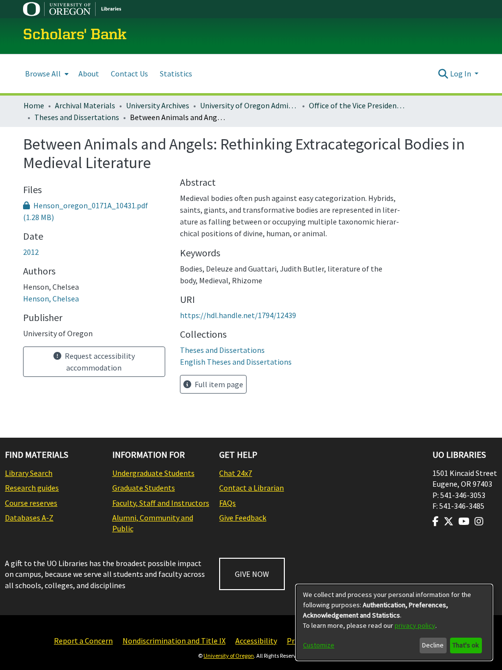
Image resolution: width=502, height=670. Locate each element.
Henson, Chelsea (51, 298)
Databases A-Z (29, 517)
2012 (31, 252)
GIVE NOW (252, 574)
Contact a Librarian (251, 488)
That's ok (465, 645)
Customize (318, 645)
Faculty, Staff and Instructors (160, 503)
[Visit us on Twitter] (448, 521)
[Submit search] (443, 73)
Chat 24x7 (235, 473)
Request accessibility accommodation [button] (99, 361)
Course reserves (31, 503)
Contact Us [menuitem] (129, 73)
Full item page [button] (218, 384)
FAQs (227, 503)
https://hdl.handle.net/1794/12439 (238, 315)
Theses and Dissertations (76, 117)
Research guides (32, 488)
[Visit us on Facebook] (435, 521)
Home (34, 105)
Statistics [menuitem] (176, 73)
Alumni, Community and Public (152, 523)
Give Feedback (242, 517)
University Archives (157, 105)
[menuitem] (46, 73)
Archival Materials (85, 105)
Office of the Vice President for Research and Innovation (358, 105)
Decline (433, 645)
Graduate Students (143, 488)
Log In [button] (461, 73)
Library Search (28, 473)
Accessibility (256, 640)
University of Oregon (228, 655)
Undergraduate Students (153, 473)
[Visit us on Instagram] (479, 521)
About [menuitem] (88, 73)
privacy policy (415, 625)
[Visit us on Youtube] (464, 521)
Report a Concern (83, 640)
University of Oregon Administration (249, 105)
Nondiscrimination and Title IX (174, 640)
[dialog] (394, 622)
